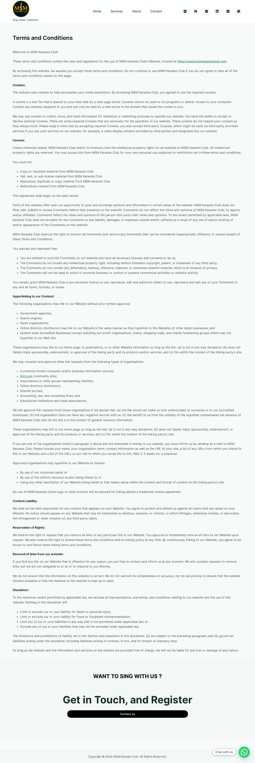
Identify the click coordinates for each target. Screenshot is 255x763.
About (136, 11)
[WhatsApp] (238, 11)
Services (117, 11)
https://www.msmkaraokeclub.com (201, 61)
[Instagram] (206, 11)
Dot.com (26, 376)
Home (97, 11)
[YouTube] (185, 11)
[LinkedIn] (217, 11)
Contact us (127, 714)
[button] (244, 752)
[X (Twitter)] (228, 11)
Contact (156, 11)
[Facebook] (195, 11)
